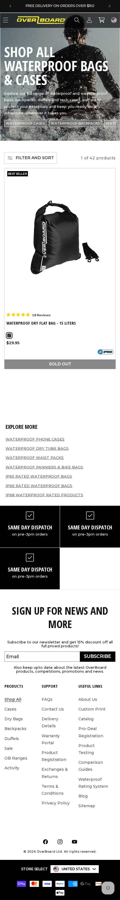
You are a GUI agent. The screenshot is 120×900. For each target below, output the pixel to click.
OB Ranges (15, 758)
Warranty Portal (51, 739)
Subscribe (97, 656)
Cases (10, 709)
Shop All (12, 699)
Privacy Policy (56, 803)
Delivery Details (50, 722)
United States (76, 869)
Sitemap (86, 805)
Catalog (85, 718)
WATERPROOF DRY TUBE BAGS (37, 448)
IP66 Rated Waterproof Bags (39, 485)
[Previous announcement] (10, 6)
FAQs (47, 699)
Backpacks (15, 728)
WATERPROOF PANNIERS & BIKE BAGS (44, 467)
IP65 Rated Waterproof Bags (39, 476)
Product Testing (86, 749)
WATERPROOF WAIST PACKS (35, 457)
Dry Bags (13, 718)
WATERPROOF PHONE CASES (35, 439)
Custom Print (91, 709)
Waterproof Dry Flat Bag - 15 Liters (41, 323)
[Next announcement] (110, 6)
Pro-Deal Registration (90, 732)
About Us (87, 699)
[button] (77, 20)
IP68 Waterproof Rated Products (44, 495)
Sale (8, 748)
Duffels (11, 738)
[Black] (9, 335)
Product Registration (54, 756)
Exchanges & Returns (55, 773)
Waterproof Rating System (93, 783)
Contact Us (53, 709)
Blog (83, 796)
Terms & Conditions (53, 790)
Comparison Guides (90, 766)
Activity (11, 767)
